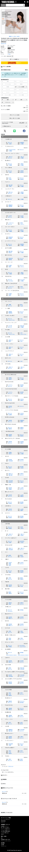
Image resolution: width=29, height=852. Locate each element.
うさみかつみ (11, 223)
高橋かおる (11, 716)
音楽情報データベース (4, 826)
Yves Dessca (10, 611)
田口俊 (21, 723)
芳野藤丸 (10, 378)
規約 (1, 838)
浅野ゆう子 (11, 473)
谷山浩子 (10, 215)
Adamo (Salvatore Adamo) (11, 655)
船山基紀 (10, 238)
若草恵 (21, 223)
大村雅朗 (21, 143)
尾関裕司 (10, 602)
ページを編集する (15, 59)
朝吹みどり (11, 618)
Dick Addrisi (22, 279)
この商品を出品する (6, 126)
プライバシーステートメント (6, 840)
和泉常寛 (21, 441)
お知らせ (2, 834)
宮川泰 (10, 178)
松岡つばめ (11, 192)
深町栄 (10, 341)
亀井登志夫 (11, 482)
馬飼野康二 (22, 142)
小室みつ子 (11, 340)
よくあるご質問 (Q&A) (5, 832)
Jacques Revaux (22, 646)
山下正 (10, 694)
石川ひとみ (3, 43)
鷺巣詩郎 (10, 701)
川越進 (10, 745)
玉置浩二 (21, 736)
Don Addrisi (11, 281)
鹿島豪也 (10, 435)
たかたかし (11, 385)
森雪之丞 (21, 230)
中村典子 (10, 265)
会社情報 (2, 844)
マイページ (3, 822)
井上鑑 (21, 305)
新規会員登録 (3, 820)
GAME (21, 318)
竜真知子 (21, 414)
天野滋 (10, 631)
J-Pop (9, 54)
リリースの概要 (21, 86)
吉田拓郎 (10, 311)
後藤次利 (21, 427)
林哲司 (10, 693)
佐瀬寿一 (21, 386)
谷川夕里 (10, 325)
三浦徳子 (10, 143)
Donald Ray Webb (12, 149)
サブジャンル (7, 102)
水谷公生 (21, 399)
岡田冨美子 (11, 205)
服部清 (10, 555)
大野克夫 (21, 528)
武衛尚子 (10, 379)
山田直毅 (10, 708)
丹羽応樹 (21, 171)
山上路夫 (21, 488)
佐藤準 (10, 266)
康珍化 (21, 304)
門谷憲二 (10, 542)
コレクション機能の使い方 (5, 828)
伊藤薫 (10, 304)
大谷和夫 (21, 468)
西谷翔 (21, 238)
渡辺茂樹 (21, 385)
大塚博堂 (21, 192)
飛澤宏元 (21, 473)
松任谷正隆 (11, 460)
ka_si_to (4, 791)
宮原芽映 (10, 736)
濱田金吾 (21, 496)
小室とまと (11, 156)
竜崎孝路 (21, 172)
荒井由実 (10, 459)
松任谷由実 (22, 675)
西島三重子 (11, 185)
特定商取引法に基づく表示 (5, 839)
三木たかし (22, 224)
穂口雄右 (21, 466)
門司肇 (21, 715)
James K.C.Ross (12, 320)
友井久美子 (22, 669)
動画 (8, 99)
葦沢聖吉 (10, 528)
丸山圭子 (10, 562)
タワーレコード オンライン (5, 819)
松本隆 (21, 313)
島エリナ (10, 407)
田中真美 (21, 702)
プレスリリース (3, 846)
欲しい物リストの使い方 (5, 827)
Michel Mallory (22, 645)
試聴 (21, 99)
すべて (3, 5)
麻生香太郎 (11, 237)
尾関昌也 (21, 602)
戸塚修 (10, 563)
